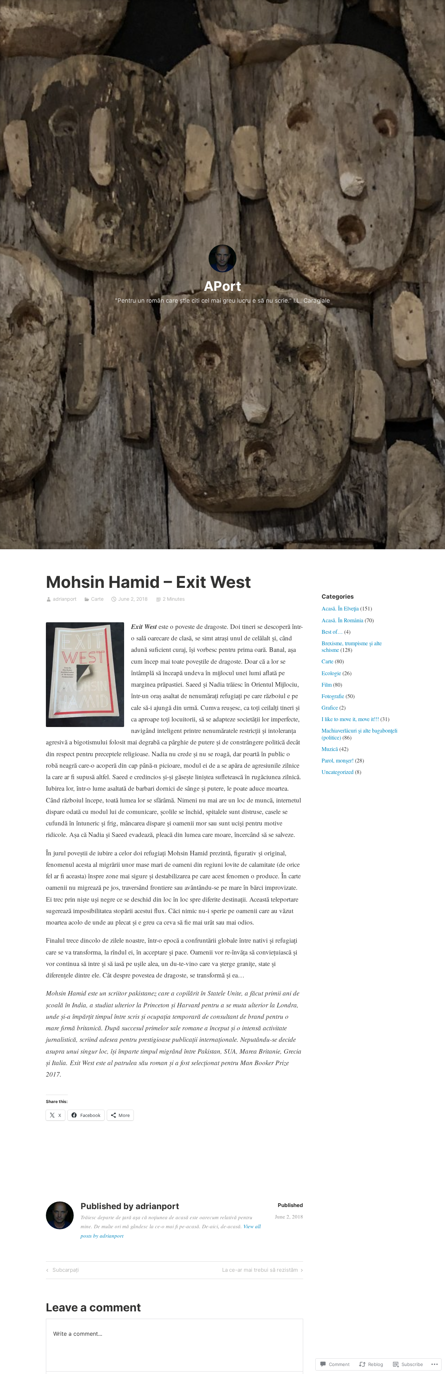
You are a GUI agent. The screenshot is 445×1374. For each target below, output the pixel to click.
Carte (97, 599)
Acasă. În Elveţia (340, 608)
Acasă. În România (342, 620)
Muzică (330, 748)
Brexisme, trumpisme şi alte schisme (352, 646)
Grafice (330, 707)
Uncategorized (338, 771)
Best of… (332, 631)
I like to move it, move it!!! (350, 718)
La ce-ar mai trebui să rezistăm (260, 1271)
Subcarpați (61, 1271)
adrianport (64, 599)
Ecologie (331, 673)
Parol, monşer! (338, 760)
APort (222, 286)
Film (327, 684)
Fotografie (333, 696)
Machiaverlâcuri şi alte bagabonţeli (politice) (359, 734)
